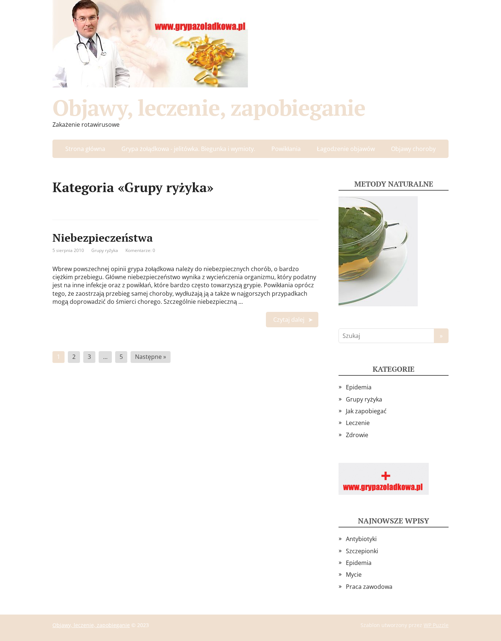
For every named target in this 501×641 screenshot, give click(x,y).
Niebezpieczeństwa (102, 237)
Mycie (354, 574)
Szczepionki (362, 551)
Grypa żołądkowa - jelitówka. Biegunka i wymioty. (188, 149)
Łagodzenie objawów (346, 149)
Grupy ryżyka (104, 250)
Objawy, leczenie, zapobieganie (208, 107)
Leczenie (358, 423)
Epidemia (359, 387)
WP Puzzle (436, 625)
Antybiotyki (361, 539)
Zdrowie (357, 435)
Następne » (150, 357)
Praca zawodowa (369, 587)
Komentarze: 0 (140, 250)
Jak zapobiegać (366, 411)
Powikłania (286, 149)
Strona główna (85, 149)
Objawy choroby (413, 149)
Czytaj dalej (288, 320)
